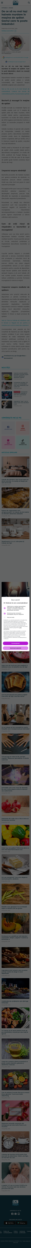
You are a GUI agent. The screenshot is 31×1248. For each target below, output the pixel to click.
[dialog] (15, 624)
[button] (16, 617)
